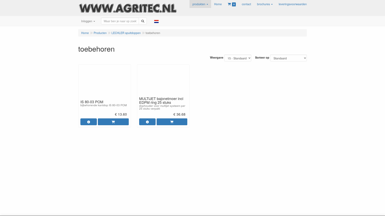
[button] (200, 4)
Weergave (216, 57)
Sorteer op (262, 57)
